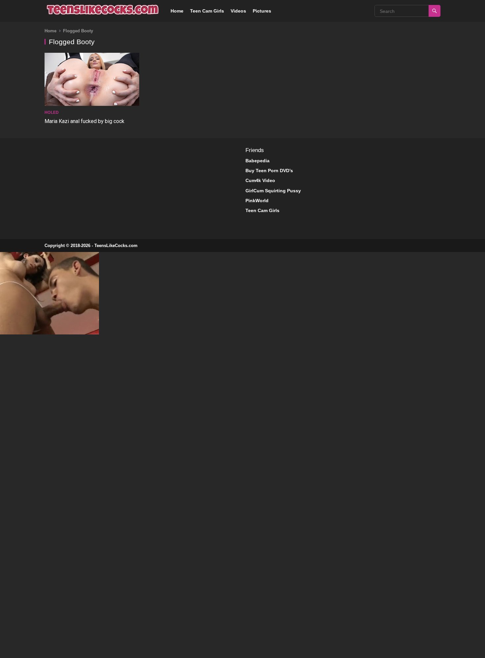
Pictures (262, 11)
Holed (52, 112)
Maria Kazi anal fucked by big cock (84, 121)
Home (177, 11)
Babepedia (257, 160)
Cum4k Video (260, 180)
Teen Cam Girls (207, 11)
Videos (238, 11)
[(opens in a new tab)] (92, 80)
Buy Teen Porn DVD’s (269, 170)
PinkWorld (257, 200)
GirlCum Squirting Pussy (273, 190)
